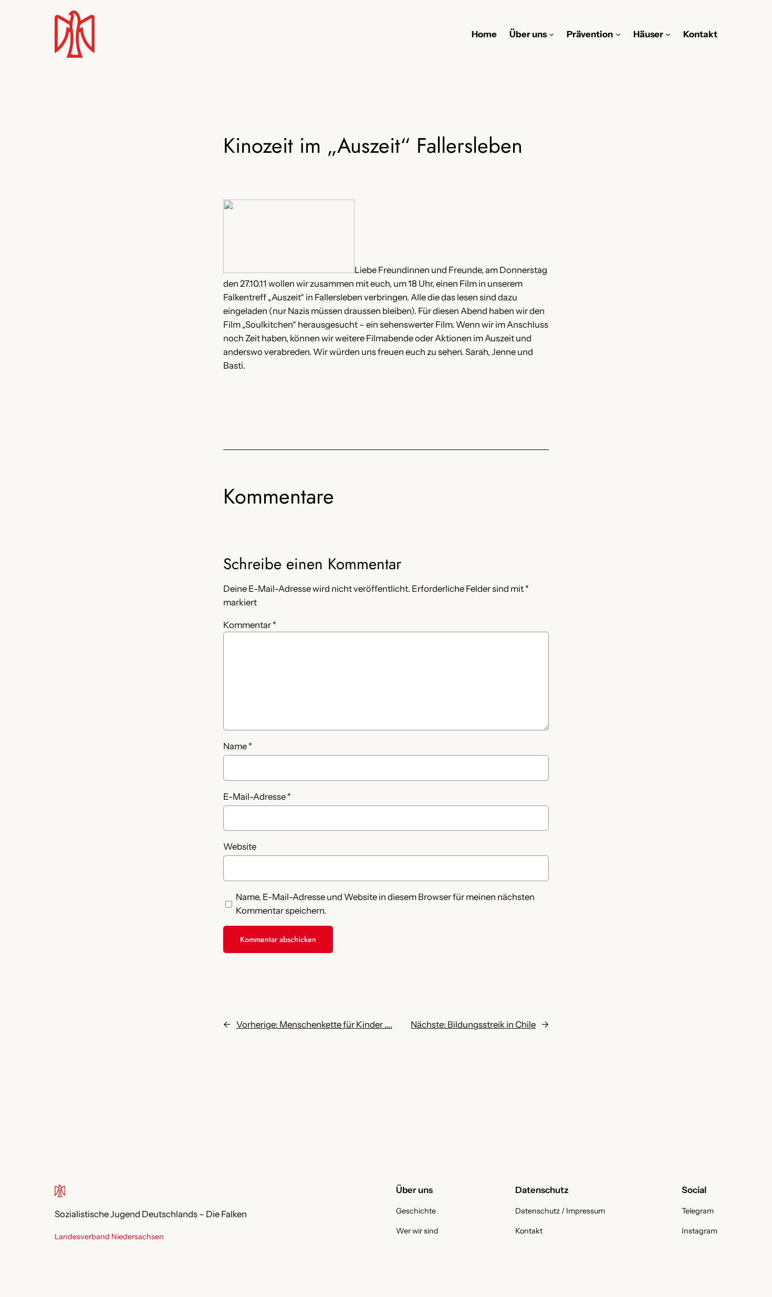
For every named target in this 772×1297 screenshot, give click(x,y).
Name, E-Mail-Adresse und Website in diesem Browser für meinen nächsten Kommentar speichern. (385, 904)
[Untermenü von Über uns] (551, 34)
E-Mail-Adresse (257, 796)
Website (239, 846)
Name (237, 746)
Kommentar (249, 625)
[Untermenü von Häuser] (668, 34)
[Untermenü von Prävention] (618, 34)
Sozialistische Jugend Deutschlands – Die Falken (151, 1214)
